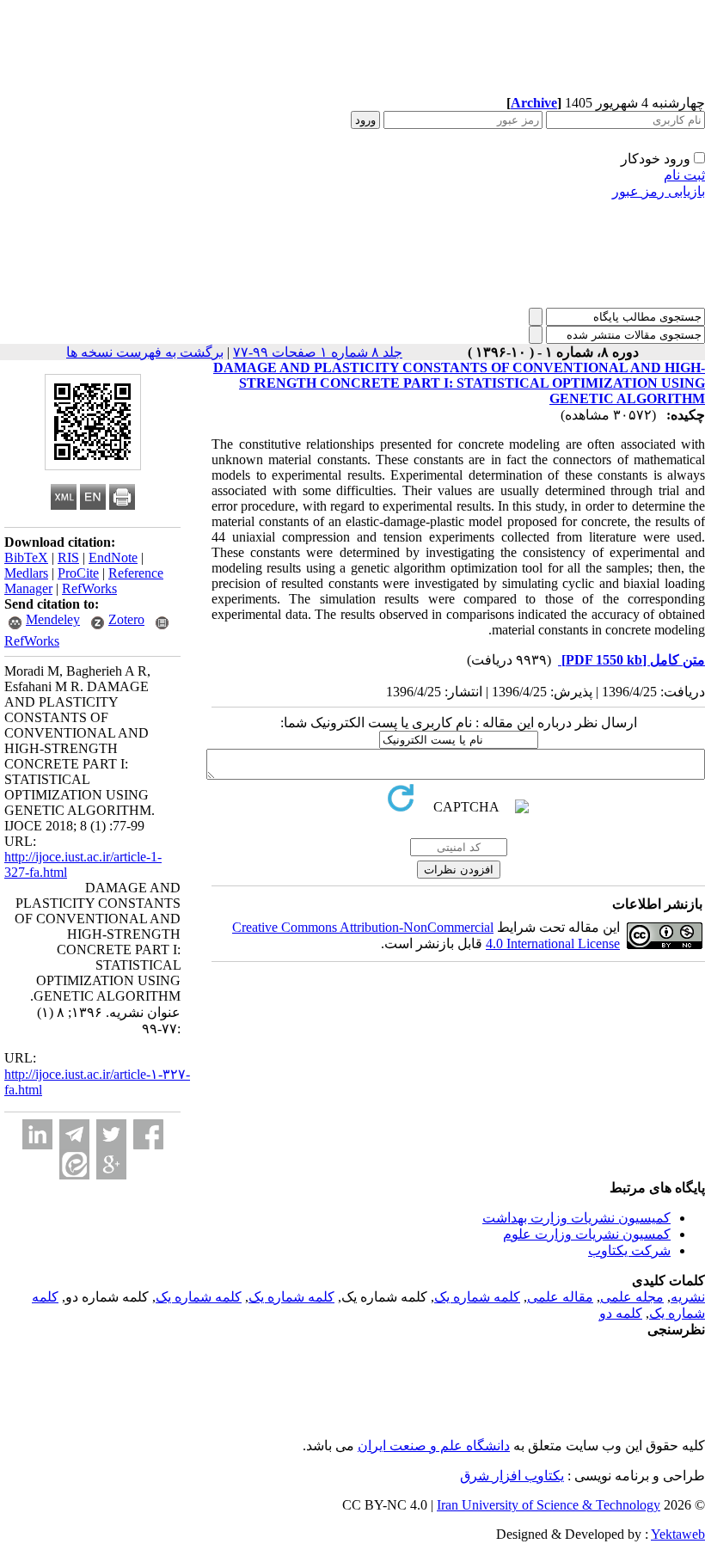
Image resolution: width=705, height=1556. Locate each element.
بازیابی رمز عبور (658, 191)
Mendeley (53, 619)
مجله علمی (632, 1297)
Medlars (26, 573)
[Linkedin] (37, 1134)
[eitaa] (74, 1164)
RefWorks (89, 588)
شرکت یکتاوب (629, 1250)
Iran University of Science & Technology (548, 1505)
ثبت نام (684, 175)
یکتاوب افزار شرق (512, 1475)
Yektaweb (678, 1534)
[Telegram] (74, 1134)
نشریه (688, 1297)
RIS (68, 557)
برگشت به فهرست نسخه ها (145, 352)
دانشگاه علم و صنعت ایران (434, 1445)
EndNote (113, 557)
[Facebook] (148, 1134)
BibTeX (26, 557)
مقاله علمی (560, 1297)
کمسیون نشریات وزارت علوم (587, 1234)
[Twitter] (111, 1134)
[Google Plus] (111, 1164)
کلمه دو (620, 1313)
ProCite (78, 573)
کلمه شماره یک (477, 1297)
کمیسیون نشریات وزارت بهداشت (576, 1217)
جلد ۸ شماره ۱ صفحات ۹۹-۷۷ (317, 352)
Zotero (126, 619)
